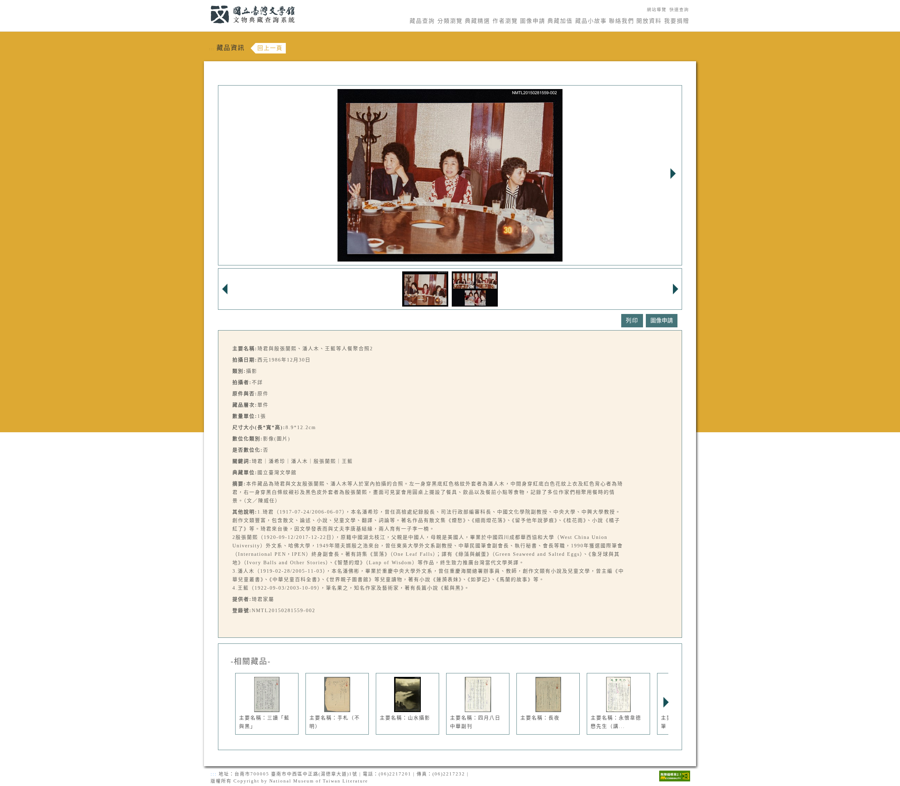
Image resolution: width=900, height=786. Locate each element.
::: (206, 4)
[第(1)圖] (425, 288)
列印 (632, 320)
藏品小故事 (591, 21)
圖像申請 (532, 21)
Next (673, 173)
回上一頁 (270, 48)
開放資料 (649, 21)
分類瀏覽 (450, 21)
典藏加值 (560, 21)
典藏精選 (477, 21)
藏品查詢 (422, 21)
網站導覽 (657, 9)
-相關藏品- (251, 661)
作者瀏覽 (505, 21)
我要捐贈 (676, 21)
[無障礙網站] (674, 775)
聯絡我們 (621, 21)
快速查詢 (679, 9)
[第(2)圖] (475, 288)
